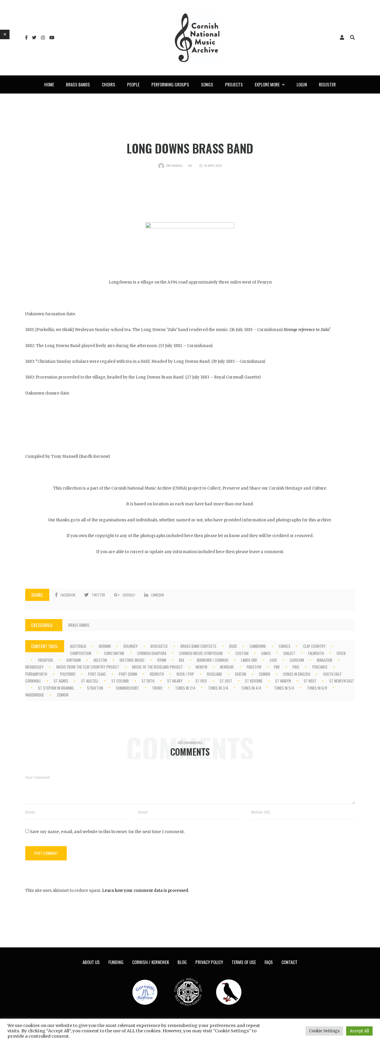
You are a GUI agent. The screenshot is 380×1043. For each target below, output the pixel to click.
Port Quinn (128, 674)
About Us (91, 962)
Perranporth (36, 674)
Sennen (264, 674)
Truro (157, 688)
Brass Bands (78, 84)
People (133, 84)
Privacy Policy (209, 962)
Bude (233, 646)
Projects (234, 84)
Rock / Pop (185, 674)
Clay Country (314, 646)
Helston (100, 660)
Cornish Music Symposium (201, 653)
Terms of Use (244, 962)
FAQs (269, 962)
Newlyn (201, 667)
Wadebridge (34, 695)
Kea (181, 660)
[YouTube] (51, 37)
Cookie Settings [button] (324, 1030)
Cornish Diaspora (151, 653)
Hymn (161, 660)
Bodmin (105, 646)
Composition (80, 653)
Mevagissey (34, 667)
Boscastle (159, 646)
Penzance (319, 667)
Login (302, 84)
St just (226, 681)
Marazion (324, 660)
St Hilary (175, 681)
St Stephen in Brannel (56, 688)
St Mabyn (283, 681)
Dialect (289, 653)
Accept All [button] (359, 1030)
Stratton (95, 688)
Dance (266, 653)
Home (49, 84)
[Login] (342, 37)
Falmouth (316, 653)
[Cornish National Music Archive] (197, 37)
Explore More (267, 84)
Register (327, 84)
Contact (289, 962)
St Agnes (61, 681)
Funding (116, 962)
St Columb (120, 681)
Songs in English (296, 674)
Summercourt (127, 688)
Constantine (114, 653)
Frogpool (45, 660)
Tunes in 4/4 (251, 688)
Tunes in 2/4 (185, 688)
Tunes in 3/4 (218, 688)
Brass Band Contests (198, 646)
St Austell (90, 681)
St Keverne (253, 681)
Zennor (63, 695)
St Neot (310, 681)
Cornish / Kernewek (150, 962)
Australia (78, 646)
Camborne (258, 646)
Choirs (108, 84)
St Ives (201, 681)
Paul (296, 667)
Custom (241, 653)
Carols (284, 646)
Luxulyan (297, 660)
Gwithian (73, 660)
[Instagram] (43, 37)
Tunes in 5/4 (284, 688)
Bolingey (131, 646)
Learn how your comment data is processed (145, 890)
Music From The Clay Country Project (87, 667)
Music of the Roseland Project (157, 667)
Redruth (157, 674)
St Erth (148, 681)
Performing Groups (170, 84)
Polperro (67, 674)
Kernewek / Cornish (212, 660)
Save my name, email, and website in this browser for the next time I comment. (107, 831)
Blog (182, 962)
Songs (207, 84)
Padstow (254, 667)
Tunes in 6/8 (317, 688)
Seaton (240, 674)
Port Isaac (97, 674)
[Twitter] (34, 37)
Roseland (214, 674)
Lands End (249, 660)
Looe (273, 660)
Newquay (227, 667)
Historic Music (132, 660)
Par (277, 667)
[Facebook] (26, 37)
